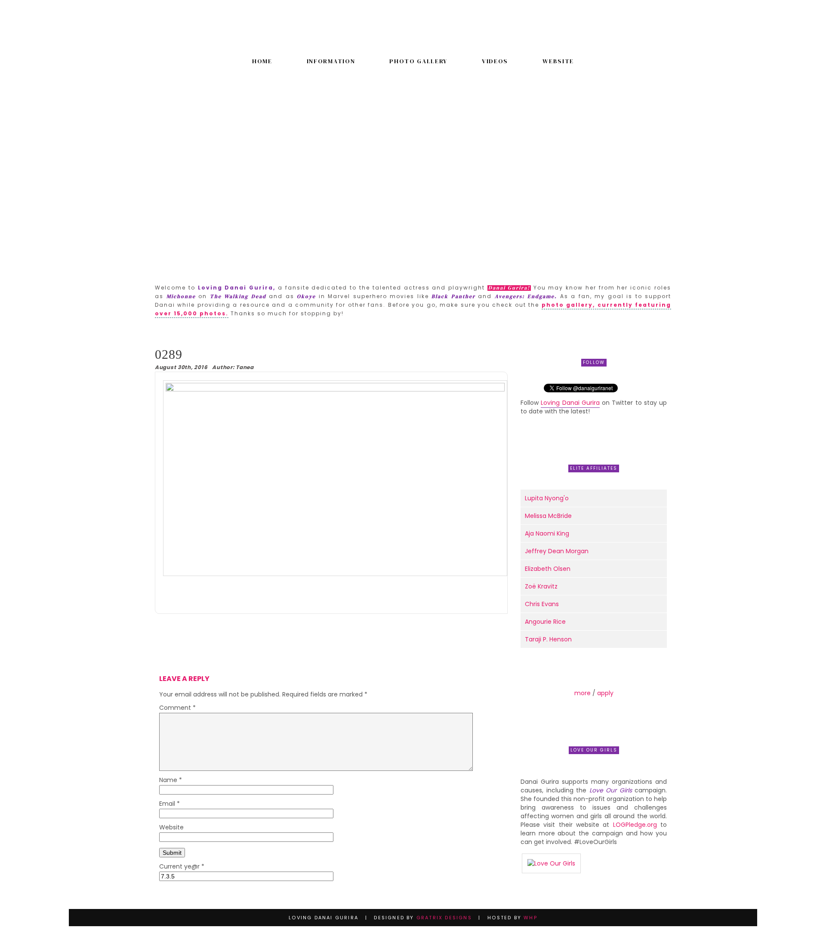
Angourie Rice (545, 621)
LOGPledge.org (635, 824)
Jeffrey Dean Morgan (557, 551)
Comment (177, 708)
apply (605, 693)
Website (558, 61)
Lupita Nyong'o (547, 498)
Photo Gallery (418, 61)
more (582, 693)
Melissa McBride (548, 515)
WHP (530, 917)
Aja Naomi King (547, 533)
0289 (168, 354)
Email (169, 804)
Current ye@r (181, 867)
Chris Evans (542, 604)
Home (262, 61)
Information (331, 61)
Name (170, 780)
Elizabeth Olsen (547, 568)
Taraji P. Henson (548, 639)
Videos (495, 61)
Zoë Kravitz (541, 586)
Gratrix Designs (444, 917)
